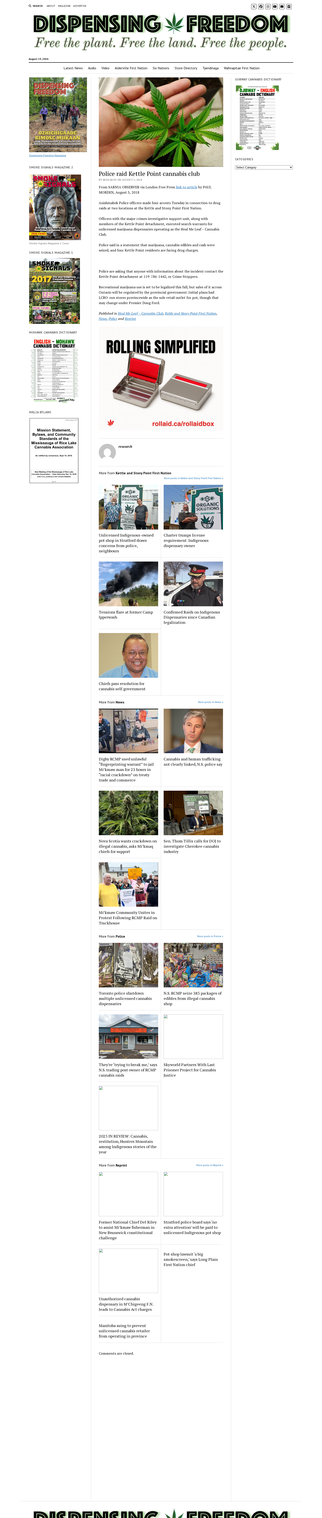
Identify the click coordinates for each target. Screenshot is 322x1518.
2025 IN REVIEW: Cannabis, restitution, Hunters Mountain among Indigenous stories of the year (128, 1143)
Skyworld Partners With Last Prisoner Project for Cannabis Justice (190, 1070)
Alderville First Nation (131, 68)
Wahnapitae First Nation (242, 68)
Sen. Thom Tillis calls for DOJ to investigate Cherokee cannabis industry (192, 846)
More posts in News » (210, 702)
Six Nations (161, 68)
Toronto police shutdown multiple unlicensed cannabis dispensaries (125, 998)
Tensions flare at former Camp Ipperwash (126, 614)
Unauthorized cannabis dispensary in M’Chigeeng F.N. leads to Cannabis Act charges (126, 1304)
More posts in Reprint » (209, 1165)
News (103, 318)
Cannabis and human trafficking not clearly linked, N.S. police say (193, 761)
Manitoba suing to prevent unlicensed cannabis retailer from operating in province (124, 1331)
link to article (186, 187)
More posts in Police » (210, 936)
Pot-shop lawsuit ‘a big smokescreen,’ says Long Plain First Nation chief (191, 1259)
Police (113, 318)
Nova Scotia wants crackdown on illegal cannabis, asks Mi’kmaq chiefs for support (128, 846)
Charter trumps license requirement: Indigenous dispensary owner (186, 540)
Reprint (130, 318)
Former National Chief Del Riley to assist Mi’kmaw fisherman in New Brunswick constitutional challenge (128, 1229)
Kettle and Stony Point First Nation (190, 313)
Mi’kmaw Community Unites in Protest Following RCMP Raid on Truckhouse (128, 918)
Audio (92, 68)
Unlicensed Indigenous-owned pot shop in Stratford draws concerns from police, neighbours (126, 542)
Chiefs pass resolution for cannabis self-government (122, 686)
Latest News (73, 68)
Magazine (64, 5)
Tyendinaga (210, 68)
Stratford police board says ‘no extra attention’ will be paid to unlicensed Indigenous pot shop (192, 1227)
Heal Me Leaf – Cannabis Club (140, 313)
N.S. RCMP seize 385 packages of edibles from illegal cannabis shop (192, 998)
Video (105, 68)
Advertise (79, 5)
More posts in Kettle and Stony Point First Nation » (193, 478)
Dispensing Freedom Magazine (47, 155)
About (51, 5)
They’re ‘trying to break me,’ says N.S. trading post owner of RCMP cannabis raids (128, 1070)
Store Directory (186, 68)
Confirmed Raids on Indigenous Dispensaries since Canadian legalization (192, 617)
